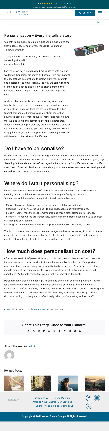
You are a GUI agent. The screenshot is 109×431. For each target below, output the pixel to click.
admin (10, 309)
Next (99, 22)
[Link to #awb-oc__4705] (100, 13)
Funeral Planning (40, 309)
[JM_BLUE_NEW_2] (17, 12)
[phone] (89, 406)
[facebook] (89, 398)
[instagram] (97, 398)
